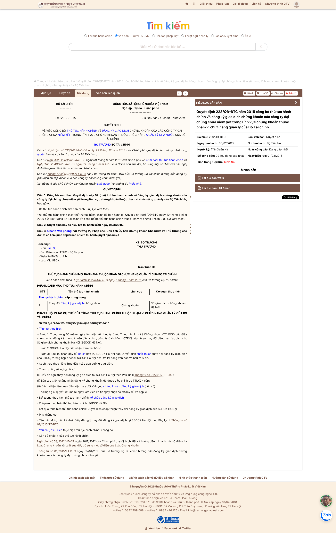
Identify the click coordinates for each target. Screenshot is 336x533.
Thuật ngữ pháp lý (196, 36)
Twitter (187, 528)
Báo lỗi (293, 93)
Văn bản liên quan (108, 93)
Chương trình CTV (277, 3)
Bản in (250, 93)
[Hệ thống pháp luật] (60, 4)
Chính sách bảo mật (82, 477)
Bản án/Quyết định (226, 36)
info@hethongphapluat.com (206, 510)
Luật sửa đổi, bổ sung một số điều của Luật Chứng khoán (102, 445)
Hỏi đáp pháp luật (167, 36)
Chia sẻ (278, 93)
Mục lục (45, 93)
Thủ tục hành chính (100, 36)
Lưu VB (264, 93)
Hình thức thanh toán (193, 477)
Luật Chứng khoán (49, 445)
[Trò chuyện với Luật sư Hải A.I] (326, 501)
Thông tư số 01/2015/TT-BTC (66, 173)
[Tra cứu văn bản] (168, 25)
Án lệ (248, 36)
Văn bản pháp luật (64, 81)
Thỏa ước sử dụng (112, 477)
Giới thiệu (206, 3)
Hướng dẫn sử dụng (225, 477)
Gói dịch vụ (240, 3)
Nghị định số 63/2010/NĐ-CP (66, 160)
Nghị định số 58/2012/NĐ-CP (56, 441)
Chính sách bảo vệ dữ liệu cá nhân (151, 477)
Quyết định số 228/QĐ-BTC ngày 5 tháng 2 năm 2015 (107, 280)
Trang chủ (43, 81)
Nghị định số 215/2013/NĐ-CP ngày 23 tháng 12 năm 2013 (86, 150)
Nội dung (83, 93)
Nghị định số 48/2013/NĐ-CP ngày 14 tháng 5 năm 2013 (74, 164)
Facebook (170, 528)
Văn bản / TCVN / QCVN (133, 36)
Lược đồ (64, 93)
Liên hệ (256, 3)
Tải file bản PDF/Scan (216, 188)
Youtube (154, 528)
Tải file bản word (213, 177)
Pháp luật (222, 3)
